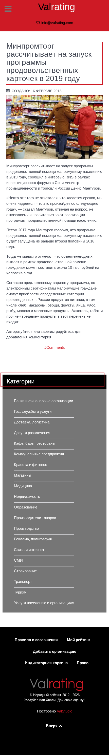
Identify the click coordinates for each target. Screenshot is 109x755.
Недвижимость (27, 497)
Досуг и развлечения (32, 433)
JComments (54, 347)
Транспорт (23, 582)
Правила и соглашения (36, 640)
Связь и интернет (29, 550)
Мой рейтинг (78, 640)
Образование (25, 507)
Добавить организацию (54, 651)
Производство (26, 528)
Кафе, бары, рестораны (34, 443)
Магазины (22, 475)
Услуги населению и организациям (44, 603)
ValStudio (64, 711)
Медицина (23, 486)
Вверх (52, 726)
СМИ (18, 560)
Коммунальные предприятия (39, 454)
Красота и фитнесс (30, 465)
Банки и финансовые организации (43, 401)
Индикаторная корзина (46, 663)
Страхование (25, 571)
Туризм (20, 592)
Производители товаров (35, 518)
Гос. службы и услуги (32, 412)
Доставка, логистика (31, 422)
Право (82, 663)
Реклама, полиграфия (33, 539)
